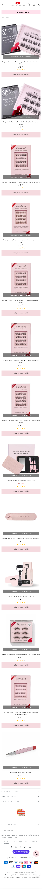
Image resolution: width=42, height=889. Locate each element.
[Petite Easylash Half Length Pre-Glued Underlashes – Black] (21, 633)
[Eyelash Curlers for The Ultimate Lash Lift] (21, 575)
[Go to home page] (18, 5)
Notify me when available (21, 75)
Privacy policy (33, 874)
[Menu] (2, 4)
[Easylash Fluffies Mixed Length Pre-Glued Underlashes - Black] (21, 101)
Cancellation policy (34, 877)
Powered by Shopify (11, 874)
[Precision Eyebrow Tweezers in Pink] (21, 751)
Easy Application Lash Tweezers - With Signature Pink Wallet (21, 538)
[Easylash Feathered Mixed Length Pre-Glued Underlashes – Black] (21, 40)
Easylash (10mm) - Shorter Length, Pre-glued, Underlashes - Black (21, 301)
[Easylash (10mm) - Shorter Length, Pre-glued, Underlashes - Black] (21, 279)
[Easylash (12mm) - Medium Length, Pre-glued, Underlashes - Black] (21, 339)
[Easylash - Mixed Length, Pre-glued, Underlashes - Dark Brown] (21, 219)
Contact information (21, 877)
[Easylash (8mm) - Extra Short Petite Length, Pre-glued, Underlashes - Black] (21, 691)
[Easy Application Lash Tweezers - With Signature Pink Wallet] (21, 517)
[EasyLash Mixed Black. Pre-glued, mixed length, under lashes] (21, 161)
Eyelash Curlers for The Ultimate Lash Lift (21, 596)
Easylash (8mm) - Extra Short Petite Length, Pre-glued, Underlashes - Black (21, 713)
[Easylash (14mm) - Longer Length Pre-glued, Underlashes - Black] (21, 399)
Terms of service (9, 877)
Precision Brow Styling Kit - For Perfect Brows (21, 480)
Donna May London (17, 872)
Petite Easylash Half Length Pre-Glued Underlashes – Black (21, 654)
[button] (28, 4)
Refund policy (23, 874)
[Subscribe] (39, 831)
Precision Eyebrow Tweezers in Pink (21, 772)
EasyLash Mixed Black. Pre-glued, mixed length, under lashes (21, 182)
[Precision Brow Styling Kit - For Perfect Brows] (21, 459)
